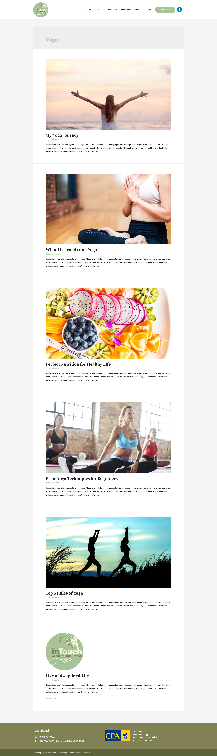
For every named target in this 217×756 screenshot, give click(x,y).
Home (88, 10)
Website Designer (83, 753)
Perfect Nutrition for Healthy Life (78, 364)
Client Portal (165, 10)
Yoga (48, 139)
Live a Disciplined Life (67, 675)
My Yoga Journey (62, 135)
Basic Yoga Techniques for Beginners (82, 478)
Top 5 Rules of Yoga (64, 593)
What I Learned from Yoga (71, 249)
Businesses (99, 10)
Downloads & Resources (131, 10)
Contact (148, 10)
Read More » (51, 698)
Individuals (112, 10)
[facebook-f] (179, 10)
